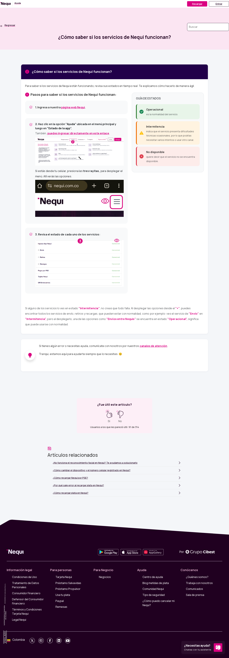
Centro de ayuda (152, 577)
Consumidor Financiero (26, 593)
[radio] (109, 416)
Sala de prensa (195, 595)
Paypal (59, 601)
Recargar (197, 3)
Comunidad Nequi (153, 589)
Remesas (61, 607)
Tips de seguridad (153, 595)
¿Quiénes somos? (197, 577)
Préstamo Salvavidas (68, 583)
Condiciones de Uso (24, 577)
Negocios (105, 577)
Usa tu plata (62, 595)
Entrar (219, 3)
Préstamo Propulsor (67, 589)
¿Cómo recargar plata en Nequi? (70, 492)
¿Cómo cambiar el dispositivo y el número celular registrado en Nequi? (91, 470)
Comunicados (194, 589)
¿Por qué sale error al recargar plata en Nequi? (78, 485)
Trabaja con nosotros (199, 583)
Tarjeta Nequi (63, 577)
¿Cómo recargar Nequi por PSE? (70, 477)
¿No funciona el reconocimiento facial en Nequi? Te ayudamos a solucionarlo (95, 462)
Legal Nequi (19, 620)
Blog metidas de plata (155, 583)
